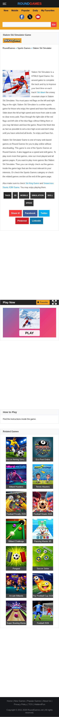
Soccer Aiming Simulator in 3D (16, 459)
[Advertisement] (29, 59)
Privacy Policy (20, 704)
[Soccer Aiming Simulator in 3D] (16, 445)
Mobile (14, 10)
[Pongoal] (16, 555)
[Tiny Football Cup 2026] (43, 582)
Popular (25, 10)
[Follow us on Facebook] (21, 16)
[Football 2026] (43, 609)
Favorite (44, 302)
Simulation (38, 195)
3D (15, 195)
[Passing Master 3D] (43, 527)
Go (53, 24)
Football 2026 (43, 623)
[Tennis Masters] (43, 473)
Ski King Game (32, 183)
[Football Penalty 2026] (16, 500)
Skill (50, 195)
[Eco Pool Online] (43, 445)
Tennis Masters (43, 486)
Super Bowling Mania (16, 623)
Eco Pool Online (43, 459)
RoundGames (9, 48)
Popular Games (34, 701)
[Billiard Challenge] (16, 527)
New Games (19, 701)
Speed (29, 203)
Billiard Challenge (16, 541)
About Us (47, 701)
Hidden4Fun (39, 704)
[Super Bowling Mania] (16, 609)
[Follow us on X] (29, 16)
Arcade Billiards (16, 595)
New (6, 10)
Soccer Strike (43, 568)
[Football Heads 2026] (43, 500)
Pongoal (16, 568)
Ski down (41, 92)
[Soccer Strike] (43, 555)
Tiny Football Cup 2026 (43, 595)
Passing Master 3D (42, 541)
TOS (30, 704)
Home (9, 701)
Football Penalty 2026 (16, 514)
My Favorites (47, 10)
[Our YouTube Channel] (37, 16)
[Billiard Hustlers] (16, 473)
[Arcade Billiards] (16, 582)
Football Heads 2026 (43, 514)
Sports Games (24, 48)
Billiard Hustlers (16, 486)
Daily (35, 10)
